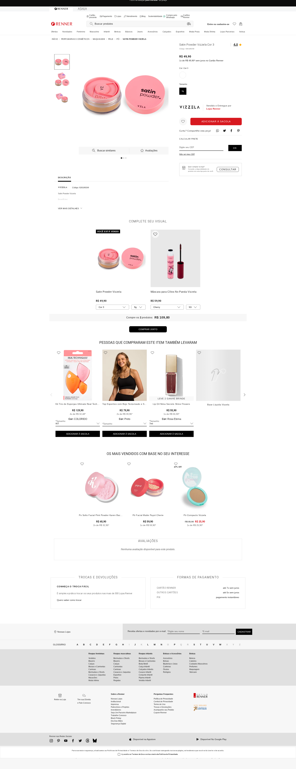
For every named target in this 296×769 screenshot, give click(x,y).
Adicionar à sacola (216, 121)
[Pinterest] (58, 741)
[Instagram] (51, 741)
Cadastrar (244, 632)
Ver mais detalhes (68, 208)
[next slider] (50, 394)
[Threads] (87, 741)
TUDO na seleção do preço (148, 3)
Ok (235, 148)
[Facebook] (73, 741)
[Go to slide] (121, 158)
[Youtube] (66, 741)
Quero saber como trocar (69, 600)
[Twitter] (80, 741)
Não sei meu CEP (187, 154)
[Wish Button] (183, 121)
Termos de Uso (136, 750)
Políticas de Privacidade (117, 750)
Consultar (227, 169)
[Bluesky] (95, 741)
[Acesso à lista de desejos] (234, 24)
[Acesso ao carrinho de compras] (241, 24)
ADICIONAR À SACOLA (77, 434)
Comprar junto (148, 329)
